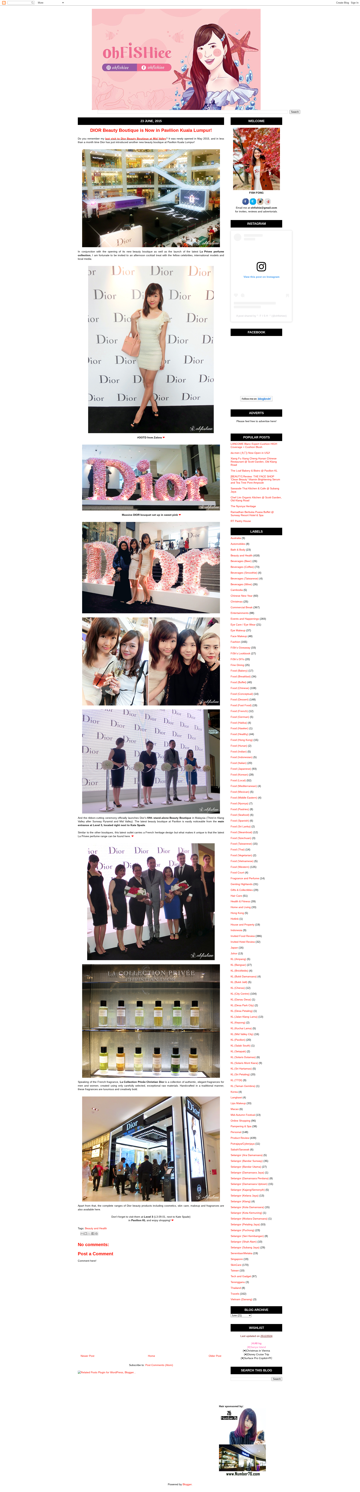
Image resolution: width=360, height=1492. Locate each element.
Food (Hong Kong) (242, 739)
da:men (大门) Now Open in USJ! (250, 452)
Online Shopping (240, 1120)
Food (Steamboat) (241, 832)
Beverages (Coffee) (242, 566)
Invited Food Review (243, 935)
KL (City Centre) (240, 993)
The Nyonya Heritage (243, 506)
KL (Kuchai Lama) (241, 1028)
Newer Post (87, 1355)
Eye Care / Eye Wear (243, 624)
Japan (234, 947)
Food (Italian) (239, 762)
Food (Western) (240, 866)
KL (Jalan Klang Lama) (244, 1016)
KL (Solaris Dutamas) (243, 1057)
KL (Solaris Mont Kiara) (244, 1062)
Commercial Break (242, 607)
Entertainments (240, 612)
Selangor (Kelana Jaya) (245, 1195)
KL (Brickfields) (239, 970)
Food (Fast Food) (241, 705)
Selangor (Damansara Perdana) (250, 1178)
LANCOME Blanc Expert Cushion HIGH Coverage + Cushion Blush (254, 445)
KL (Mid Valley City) (242, 1034)
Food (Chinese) (240, 688)
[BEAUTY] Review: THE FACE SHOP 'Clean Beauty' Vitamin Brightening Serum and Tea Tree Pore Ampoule (255, 479)
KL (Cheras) (238, 987)
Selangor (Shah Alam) (244, 1241)
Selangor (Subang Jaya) (245, 1247)
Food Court (237, 872)
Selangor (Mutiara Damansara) (249, 1218)
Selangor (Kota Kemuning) (246, 1212)
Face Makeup (239, 636)
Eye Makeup (238, 630)
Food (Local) (238, 780)
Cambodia (237, 589)
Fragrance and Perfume (245, 878)
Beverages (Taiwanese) (245, 578)
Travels (235, 1293)
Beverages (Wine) (241, 584)
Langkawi (236, 1097)
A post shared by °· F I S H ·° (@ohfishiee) (261, 315)
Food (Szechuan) (241, 838)
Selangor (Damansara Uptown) (249, 1183)
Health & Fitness (240, 901)
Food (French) (239, 711)
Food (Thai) (238, 849)
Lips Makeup (238, 1103)
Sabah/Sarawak (240, 1149)
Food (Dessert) (240, 699)
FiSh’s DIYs (237, 659)
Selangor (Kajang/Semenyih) (248, 1189)
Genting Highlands (242, 884)
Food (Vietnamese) (242, 861)
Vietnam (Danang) (241, 1299)
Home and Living (241, 907)
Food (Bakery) (239, 670)
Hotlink (235, 918)
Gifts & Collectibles (242, 889)
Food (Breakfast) (241, 676)
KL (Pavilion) (238, 1039)
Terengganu (238, 1282)
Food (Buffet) (238, 682)
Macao (235, 1109)
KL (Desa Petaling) (242, 1010)
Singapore (237, 1259)
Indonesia (236, 930)
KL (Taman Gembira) (243, 1085)
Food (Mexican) (240, 791)
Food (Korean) (239, 774)
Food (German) (240, 716)
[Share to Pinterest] (96, 1233)
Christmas (237, 601)
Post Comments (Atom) (159, 1365)
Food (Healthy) (239, 734)
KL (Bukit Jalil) (239, 982)
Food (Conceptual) (242, 693)
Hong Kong (237, 912)
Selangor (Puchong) (242, 1230)
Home (151, 1355)
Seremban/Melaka (241, 1253)
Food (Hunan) (239, 745)
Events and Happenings (245, 618)
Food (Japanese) (241, 768)
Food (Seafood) (240, 814)
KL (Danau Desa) (241, 999)
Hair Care (236, 895)
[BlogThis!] (86, 1233)
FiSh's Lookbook (240, 653)
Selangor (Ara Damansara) (247, 1155)
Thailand (236, 1287)
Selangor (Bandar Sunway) (247, 1160)
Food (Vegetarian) (241, 855)
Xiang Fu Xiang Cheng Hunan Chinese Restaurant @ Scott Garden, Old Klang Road (254, 461)
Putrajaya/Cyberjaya (243, 1143)
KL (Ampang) (238, 959)
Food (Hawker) (239, 728)
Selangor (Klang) (241, 1201)
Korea (234, 1091)
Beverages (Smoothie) (244, 572)
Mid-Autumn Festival (243, 1114)
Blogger (187, 1484)
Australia (236, 538)
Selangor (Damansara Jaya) (247, 1172)
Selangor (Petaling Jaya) (245, 1224)
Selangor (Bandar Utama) (246, 1166)
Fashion (235, 641)
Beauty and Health (96, 1228)
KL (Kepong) (238, 1022)
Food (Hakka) (239, 722)
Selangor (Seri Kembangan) (247, 1236)
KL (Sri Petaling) (240, 1074)
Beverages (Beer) (241, 561)
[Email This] (82, 1233)
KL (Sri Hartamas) (241, 1068)
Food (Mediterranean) (244, 785)
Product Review (240, 1137)
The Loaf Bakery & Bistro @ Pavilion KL (254, 470)
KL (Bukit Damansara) (244, 976)
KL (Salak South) (240, 1045)
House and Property (242, 924)
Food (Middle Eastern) (244, 797)
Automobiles (238, 543)
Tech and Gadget (241, 1276)
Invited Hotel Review (243, 941)
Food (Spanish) (240, 820)
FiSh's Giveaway (240, 647)
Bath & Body (238, 549)
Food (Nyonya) (239, 803)
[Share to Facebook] (93, 1233)
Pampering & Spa (241, 1126)
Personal (236, 1132)
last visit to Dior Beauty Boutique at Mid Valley (135, 138)
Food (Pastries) (240, 809)
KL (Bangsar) (238, 964)
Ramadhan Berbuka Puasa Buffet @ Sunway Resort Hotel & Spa (252, 514)
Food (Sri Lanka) (241, 826)
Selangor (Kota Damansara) (247, 1207)
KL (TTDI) (236, 1080)
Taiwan (235, 1270)
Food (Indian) (239, 751)
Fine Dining (237, 665)
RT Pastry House (241, 520)
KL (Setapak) (238, 1051)
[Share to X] (89, 1233)
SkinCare (236, 1264)
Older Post (215, 1355)
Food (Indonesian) (242, 757)
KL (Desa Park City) (242, 1005)
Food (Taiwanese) (241, 843)
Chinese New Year (242, 595)
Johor (234, 953)
